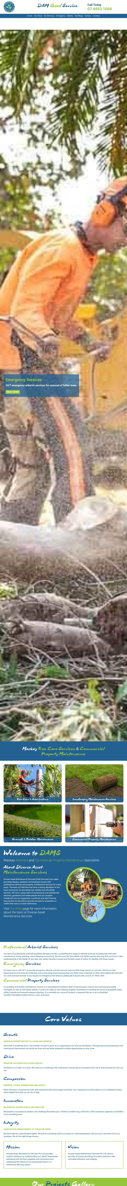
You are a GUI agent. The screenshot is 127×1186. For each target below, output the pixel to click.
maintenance (9, 956)
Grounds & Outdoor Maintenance (32, 840)
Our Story (38, 16)
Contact (96, 16)
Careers (88, 16)
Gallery (70, 16)
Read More (13, 392)
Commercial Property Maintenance (94, 840)
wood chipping (36, 956)
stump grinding (22, 956)
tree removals (110, 953)
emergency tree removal (52, 975)
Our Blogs (79, 16)
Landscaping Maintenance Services (94, 800)
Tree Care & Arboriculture (32, 800)
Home (29, 16)
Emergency (60, 16)
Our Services (49, 16)
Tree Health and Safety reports (82, 956)
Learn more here (42, 995)
